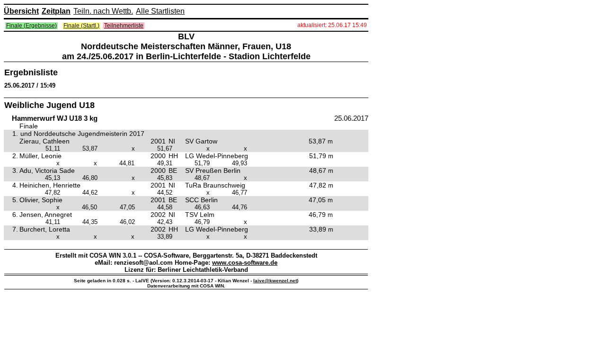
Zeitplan (56, 11)
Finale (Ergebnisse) (31, 25)
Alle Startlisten (160, 11)
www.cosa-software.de (244, 262)
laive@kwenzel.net (275, 280)
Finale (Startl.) (81, 25)
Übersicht (21, 11)
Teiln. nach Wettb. (103, 11)
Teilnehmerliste (123, 25)
